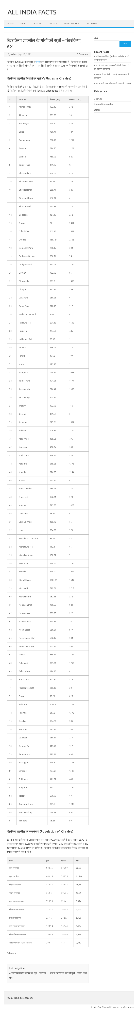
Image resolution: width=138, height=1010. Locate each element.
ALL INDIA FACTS (32, 11)
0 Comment (83, 54)
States (37, 24)
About (23, 24)
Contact (52, 24)
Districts (98, 99)
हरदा (38, 61)
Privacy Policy (71, 24)
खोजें (96, 38)
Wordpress (128, 1007)
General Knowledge (103, 104)
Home (11, 24)
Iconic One (96, 1007)
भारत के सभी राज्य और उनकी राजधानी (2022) (112, 83)
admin (14, 54)
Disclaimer (91, 24)
